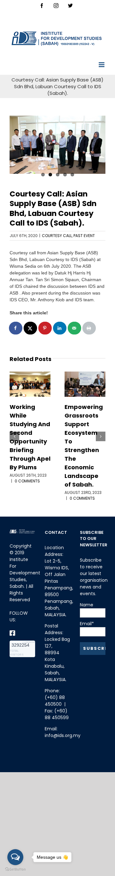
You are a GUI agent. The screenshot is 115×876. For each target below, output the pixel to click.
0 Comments (27, 481)
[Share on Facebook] (16, 328)
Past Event (84, 235)
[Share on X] (30, 328)
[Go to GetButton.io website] (15, 869)
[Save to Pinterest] (45, 328)
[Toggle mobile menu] (102, 64)
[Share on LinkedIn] (60, 328)
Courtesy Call (57, 235)
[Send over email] (74, 328)
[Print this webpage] (89, 328)
